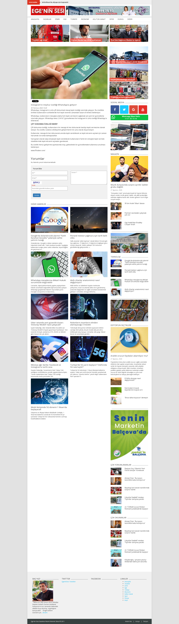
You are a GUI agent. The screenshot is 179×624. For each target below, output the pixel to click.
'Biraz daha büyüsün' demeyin (136, 397)
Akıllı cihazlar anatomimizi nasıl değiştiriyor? (85, 281)
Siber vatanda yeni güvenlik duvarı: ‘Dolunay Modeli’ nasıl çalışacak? (47, 323)
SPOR (111, 19)
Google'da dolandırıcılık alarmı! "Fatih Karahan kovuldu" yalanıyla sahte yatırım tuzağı (48, 237)
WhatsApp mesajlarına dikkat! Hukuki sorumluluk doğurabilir (48, 281)
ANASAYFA (35, 19)
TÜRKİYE (73, 19)
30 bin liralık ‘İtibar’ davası (135, 203)
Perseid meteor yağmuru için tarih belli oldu (88, 236)
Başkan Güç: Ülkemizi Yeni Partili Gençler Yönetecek (135, 469)
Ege (126, 588)
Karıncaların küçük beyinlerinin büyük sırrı (134, 389)
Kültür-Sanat (129, 594)
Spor (126, 596)
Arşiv (126, 600)
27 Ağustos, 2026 (116, 190)
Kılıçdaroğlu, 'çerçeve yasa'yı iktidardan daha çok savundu (136, 561)
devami (45, 613)
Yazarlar (127, 584)
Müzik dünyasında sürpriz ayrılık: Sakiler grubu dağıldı (129, 185)
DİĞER (129, 19)
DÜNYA (120, 19)
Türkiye (127, 590)
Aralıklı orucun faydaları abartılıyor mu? (129, 355)
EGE (65, 19)
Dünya (127, 598)
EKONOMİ (85, 19)
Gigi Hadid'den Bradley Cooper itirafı (133, 223)
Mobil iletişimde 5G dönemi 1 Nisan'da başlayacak (49, 408)
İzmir (126, 586)
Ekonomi (127, 592)
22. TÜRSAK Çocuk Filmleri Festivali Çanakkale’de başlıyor (136, 508)
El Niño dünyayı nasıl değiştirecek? (133, 379)
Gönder (36, 195)
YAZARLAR (47, 19)
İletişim (145, 621)
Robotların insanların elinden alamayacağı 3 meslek (84, 323)
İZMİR (57, 19)
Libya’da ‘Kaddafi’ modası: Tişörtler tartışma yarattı (134, 498)
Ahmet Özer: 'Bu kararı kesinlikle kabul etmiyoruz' (135, 479)
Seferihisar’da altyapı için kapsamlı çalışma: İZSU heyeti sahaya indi (67, 2)
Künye (137, 621)
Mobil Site (128, 621)
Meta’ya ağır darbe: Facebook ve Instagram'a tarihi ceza (46, 366)
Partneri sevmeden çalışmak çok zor (135, 214)
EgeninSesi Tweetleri (69, 582)
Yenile (33, 185)
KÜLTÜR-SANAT (99, 19)
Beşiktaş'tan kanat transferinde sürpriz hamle (137, 489)
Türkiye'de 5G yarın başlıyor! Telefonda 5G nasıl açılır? (88, 366)
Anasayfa (128, 582)
